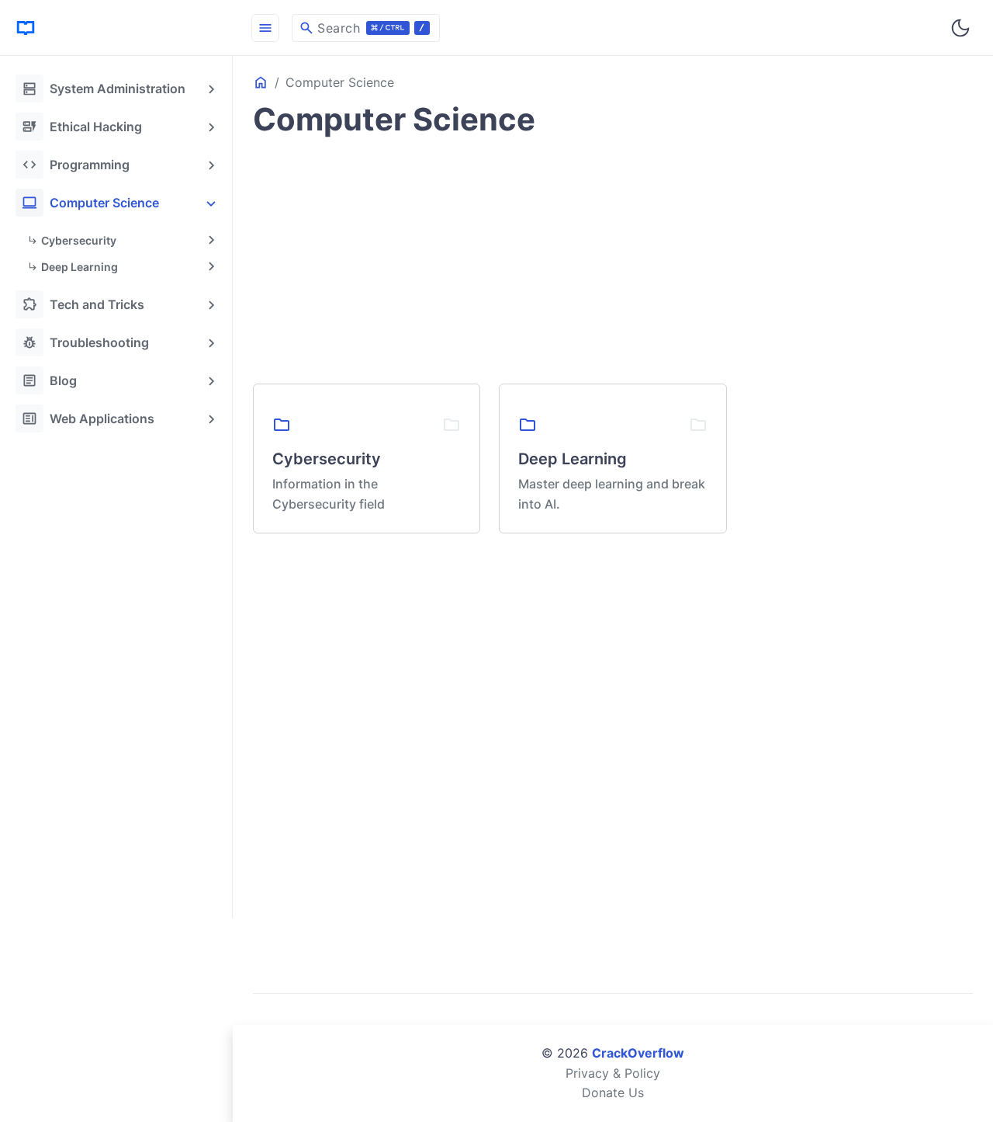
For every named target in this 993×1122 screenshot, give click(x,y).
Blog (49, 380)
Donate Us (613, 1092)
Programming (76, 164)
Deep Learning (79, 266)
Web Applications (88, 418)
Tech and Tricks (83, 304)
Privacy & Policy (613, 1073)
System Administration (103, 88)
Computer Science (90, 202)
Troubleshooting (85, 342)
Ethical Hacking (82, 126)
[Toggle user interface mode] (960, 28)
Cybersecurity (78, 240)
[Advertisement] (120, 672)
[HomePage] (116, 27)
